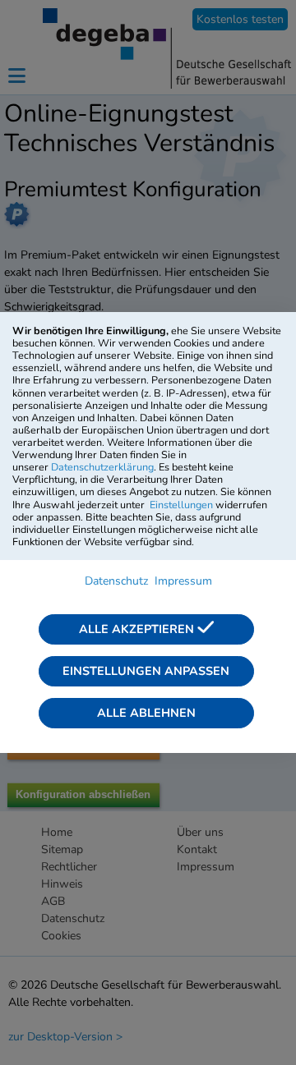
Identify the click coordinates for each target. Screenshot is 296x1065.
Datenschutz (116, 581)
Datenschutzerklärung (102, 467)
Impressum (183, 581)
